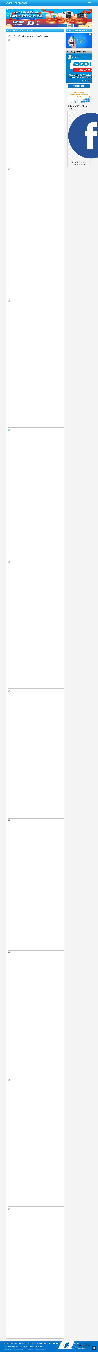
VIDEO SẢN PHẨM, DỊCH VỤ (77, 30)
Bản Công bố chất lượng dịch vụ (21, 30)
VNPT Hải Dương (16, 3)
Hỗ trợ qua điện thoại (76, 52)
